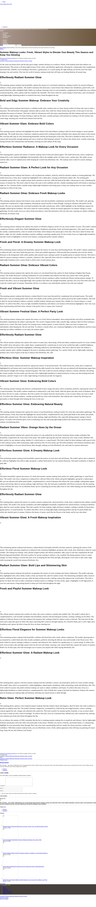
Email (1, 790)
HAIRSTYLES (7, 36)
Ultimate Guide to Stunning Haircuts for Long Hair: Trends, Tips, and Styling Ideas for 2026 (25, 826)
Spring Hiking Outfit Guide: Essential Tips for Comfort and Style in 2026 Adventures (23, 866)
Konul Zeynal (11, 58)
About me (5, 40)
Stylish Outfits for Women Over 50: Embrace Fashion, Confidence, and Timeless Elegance (25, 853)
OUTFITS (5, 33)
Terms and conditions (7, 892)
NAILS (5, 34)
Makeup (5, 37)
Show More (2, 883)
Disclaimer (5, 890)
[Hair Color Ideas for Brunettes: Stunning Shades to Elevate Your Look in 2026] (10, 838)
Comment (2, 785)
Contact (4, 893)
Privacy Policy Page (7, 891)
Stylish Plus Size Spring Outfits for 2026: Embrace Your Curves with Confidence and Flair (25, 880)
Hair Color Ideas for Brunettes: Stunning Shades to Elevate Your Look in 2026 (22, 839)
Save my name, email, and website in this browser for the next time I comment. (19, 793)
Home (1, 47)
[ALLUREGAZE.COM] (6, 4)
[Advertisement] (48, 15)
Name (2, 788)
